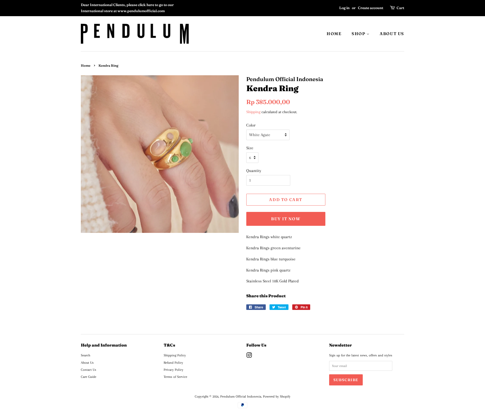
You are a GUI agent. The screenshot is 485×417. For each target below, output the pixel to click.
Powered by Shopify (276, 396)
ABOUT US (392, 33)
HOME (334, 33)
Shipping (253, 112)
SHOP (359, 33)
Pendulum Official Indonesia (240, 396)
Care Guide (88, 377)
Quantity (253, 170)
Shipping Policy (175, 355)
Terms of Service (175, 377)
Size (249, 147)
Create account (370, 8)
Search (85, 355)
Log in (344, 8)
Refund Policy (173, 362)
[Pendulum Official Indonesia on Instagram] (249, 356)
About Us (87, 362)
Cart (400, 8)
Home (85, 65)
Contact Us (88, 369)
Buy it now (285, 218)
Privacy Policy (173, 369)
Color (251, 125)
